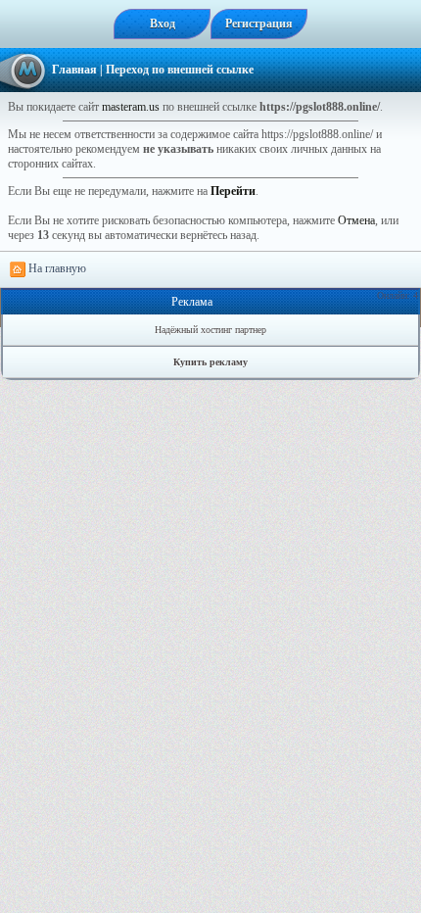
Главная (74, 69)
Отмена (356, 220)
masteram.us (131, 107)
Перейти (233, 191)
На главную (55, 268)
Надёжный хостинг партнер (210, 329)
